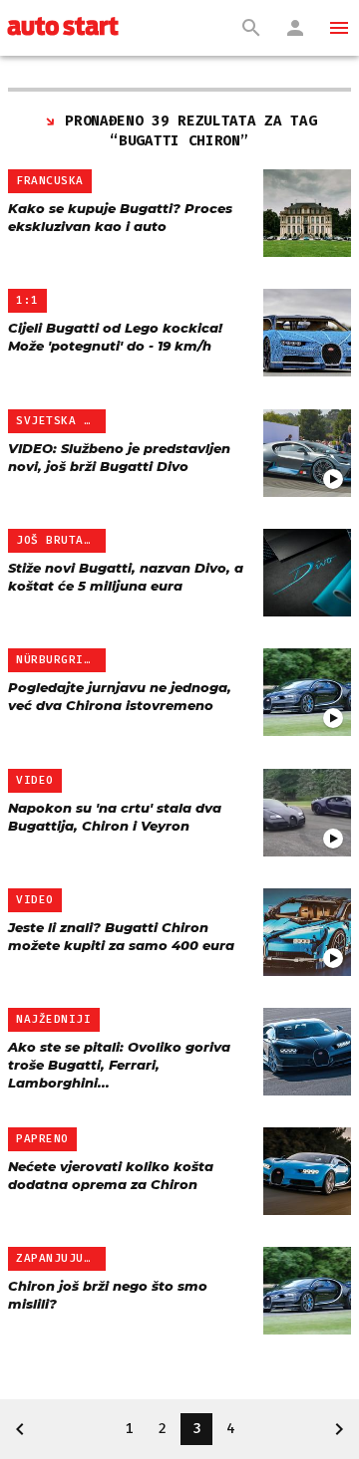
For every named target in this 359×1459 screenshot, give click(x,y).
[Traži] (251, 28)
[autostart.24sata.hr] (63, 28)
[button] (339, 28)
